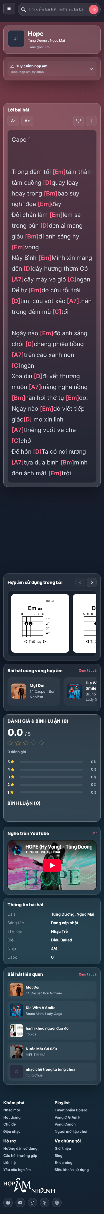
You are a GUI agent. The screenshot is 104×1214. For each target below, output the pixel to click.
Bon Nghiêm (52, 993)
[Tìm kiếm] (93, 9)
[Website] (57, 1202)
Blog (58, 1155)
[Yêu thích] (78, 121)
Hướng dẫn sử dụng (20, 1148)
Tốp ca (31, 1034)
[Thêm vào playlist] (91, 121)
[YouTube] (20, 1202)
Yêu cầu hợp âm (17, 1169)
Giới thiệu (63, 1148)
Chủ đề (9, 1124)
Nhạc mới (11, 1110)
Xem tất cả (88, 670)
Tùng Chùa (34, 1075)
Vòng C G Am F (67, 1117)
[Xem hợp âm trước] (80, 582)
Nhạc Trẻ (59, 931)
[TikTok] (32, 1202)
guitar (50, 601)
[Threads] (44, 1202)
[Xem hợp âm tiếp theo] (92, 582)
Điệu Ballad (61, 940)
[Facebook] (8, 1202)
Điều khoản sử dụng (72, 1169)
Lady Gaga (95, 699)
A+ (27, 120)
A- (13, 120)
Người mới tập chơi (71, 1131)
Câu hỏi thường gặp (20, 1155)
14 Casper (38, 691)
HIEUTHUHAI (36, 1055)
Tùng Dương (37, 40)
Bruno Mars (35, 1014)
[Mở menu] (9, 8)
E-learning (63, 1162)
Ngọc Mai (57, 40)
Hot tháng (12, 1117)
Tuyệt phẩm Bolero (71, 1110)
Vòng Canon (65, 1124)
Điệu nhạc (12, 1131)
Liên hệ (9, 1162)
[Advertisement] (53, 92)
